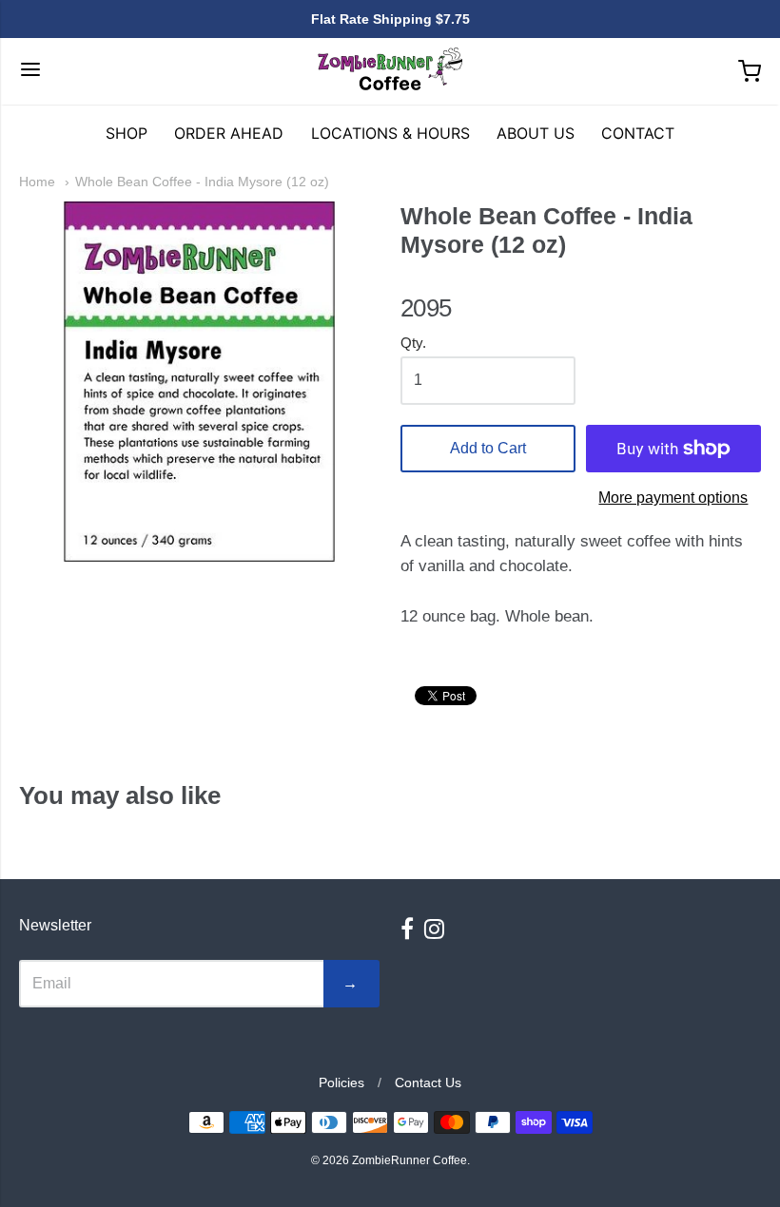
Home (37, 181)
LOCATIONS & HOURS (390, 133)
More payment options (673, 497)
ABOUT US (536, 133)
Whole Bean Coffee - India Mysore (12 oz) (202, 181)
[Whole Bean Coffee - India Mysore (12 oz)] (199, 381)
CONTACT (637, 133)
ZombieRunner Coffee (475, 269)
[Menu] (30, 72)
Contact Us (428, 1082)
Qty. (413, 343)
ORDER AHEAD (228, 133)
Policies (341, 1082)
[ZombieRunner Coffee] (390, 71)
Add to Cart (488, 448)
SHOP (126, 133)
